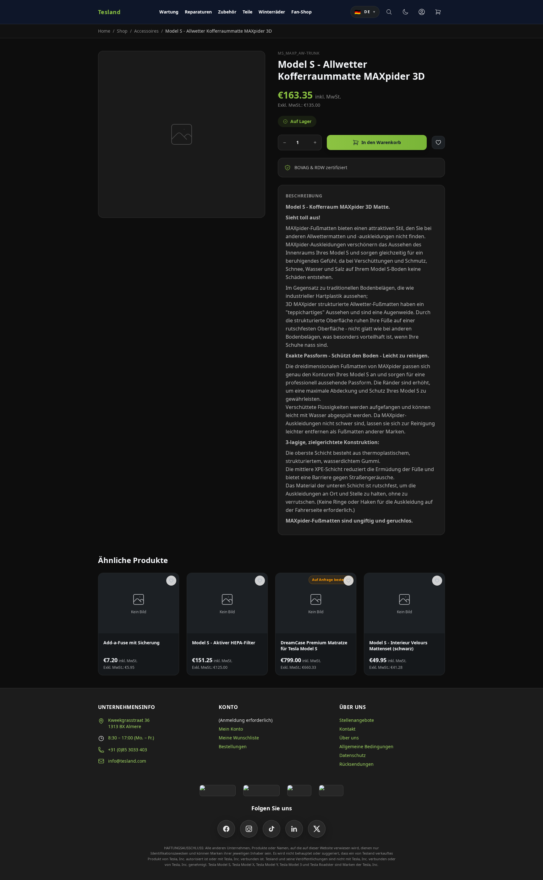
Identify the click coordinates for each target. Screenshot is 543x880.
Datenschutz (352, 755)
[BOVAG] (299, 790)
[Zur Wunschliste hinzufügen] (438, 142)
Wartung (168, 12)
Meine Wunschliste (239, 738)
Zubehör (227, 12)
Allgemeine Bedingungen (366, 746)
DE (365, 11)
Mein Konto (231, 729)
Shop (122, 31)
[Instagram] (249, 829)
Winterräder (272, 12)
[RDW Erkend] (331, 790)
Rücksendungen (356, 764)
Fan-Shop (301, 12)
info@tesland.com (127, 761)
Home (104, 31)
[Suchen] (389, 12)
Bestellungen (233, 746)
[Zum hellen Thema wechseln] (405, 12)
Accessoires (146, 31)
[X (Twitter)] (317, 829)
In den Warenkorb (381, 142)
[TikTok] (271, 829)
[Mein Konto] (422, 12)
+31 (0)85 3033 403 (127, 750)
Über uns (349, 738)
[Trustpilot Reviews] (261, 790)
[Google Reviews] (218, 790)
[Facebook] (226, 829)
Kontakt (347, 729)
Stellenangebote (356, 720)
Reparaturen (198, 12)
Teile (247, 12)
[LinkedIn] (294, 829)
